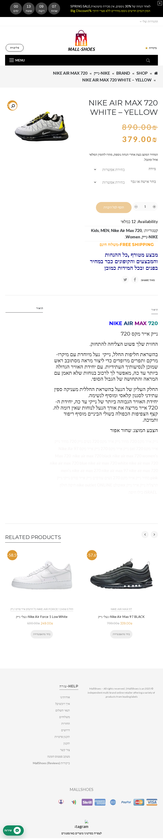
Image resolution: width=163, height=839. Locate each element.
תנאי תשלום (62, 710)
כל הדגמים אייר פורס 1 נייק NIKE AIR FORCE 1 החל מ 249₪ (41, 609)
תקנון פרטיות (62, 736)
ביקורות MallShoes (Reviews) (51, 763)
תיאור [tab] (39, 308)
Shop (142, 73)
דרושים (65, 730)
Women (133, 236)
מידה (152, 168)
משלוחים (64, 717)
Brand (123, 73)
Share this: (148, 280)
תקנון (66, 743)
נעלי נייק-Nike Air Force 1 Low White (42, 617)
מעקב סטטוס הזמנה (58, 756)
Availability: (147, 221)
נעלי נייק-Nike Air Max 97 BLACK (121, 617)
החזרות (65, 723)
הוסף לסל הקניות (114, 207)
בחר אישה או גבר (143, 181)
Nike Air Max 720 (70, 73)
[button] (13, 106)
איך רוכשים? (62, 703)
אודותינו (65, 697)
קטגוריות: (150, 230)
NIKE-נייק (102, 73)
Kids (95, 230)
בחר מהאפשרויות (41, 634)
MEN (105, 230)
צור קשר (65, 750)
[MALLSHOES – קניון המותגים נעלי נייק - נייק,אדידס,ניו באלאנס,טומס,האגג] (81, 40)
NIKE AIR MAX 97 (121, 609)
